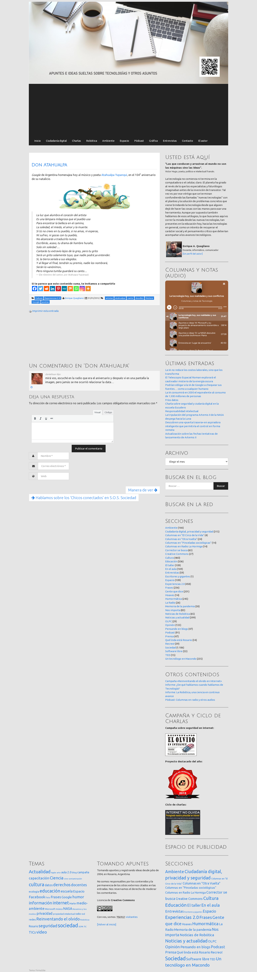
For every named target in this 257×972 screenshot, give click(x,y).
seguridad (48, 925)
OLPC (168, 621)
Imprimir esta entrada (45, 310)
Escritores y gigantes (177, 576)
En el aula (171, 568)
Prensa (169, 636)
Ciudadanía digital (56, 140)
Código (108, 412)
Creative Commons (176, 553)
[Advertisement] (128, 110)
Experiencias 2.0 (175, 583)
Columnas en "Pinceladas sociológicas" (188, 542)
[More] (88, 288)
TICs (32, 932)
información (40, 902)
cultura (36, 884)
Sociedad (170, 647)
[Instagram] (82, 288)
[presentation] (35, 418)
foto (48, 897)
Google (67, 897)
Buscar (221, 485)
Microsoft (50, 909)
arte (59, 872)
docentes (79, 885)
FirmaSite (40, 970)
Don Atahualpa (49, 164)
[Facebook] (34, 288)
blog (74, 872)
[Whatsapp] (76, 288)
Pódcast (139, 140)
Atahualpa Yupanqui (114, 174)
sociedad (68, 925)
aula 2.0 (66, 872)
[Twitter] (40, 288)
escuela (67, 891)
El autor (203, 140)
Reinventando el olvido (58, 919)
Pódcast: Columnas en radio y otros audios (190, 699)
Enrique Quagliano (74, 298)
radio (78, 913)
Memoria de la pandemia (180, 606)
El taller (169, 565)
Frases (169, 587)
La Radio (170, 602)
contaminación (75, 879)
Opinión (170, 624)
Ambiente (108, 140)
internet (61, 902)
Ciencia (56, 877)
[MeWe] (64, 288)
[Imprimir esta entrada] (30, 310)
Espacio (124, 140)
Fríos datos (171, 399)
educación (50, 890)
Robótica (91, 140)
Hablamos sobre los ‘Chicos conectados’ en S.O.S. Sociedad (85, 497)
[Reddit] (46, 288)
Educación (171, 561)
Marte (72, 903)
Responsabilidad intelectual (181, 411)
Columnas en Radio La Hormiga (183, 546)
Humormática (173, 598)
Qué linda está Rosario (178, 640)
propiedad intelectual (64, 914)
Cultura (169, 557)
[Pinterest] (58, 288)
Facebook (37, 897)
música (59, 909)
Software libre (174, 651)
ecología (34, 891)
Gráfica (153, 140)
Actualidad (40, 871)
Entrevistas (170, 140)
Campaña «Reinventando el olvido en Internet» (193, 681)
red (83, 914)
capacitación (39, 878)
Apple (53, 873)
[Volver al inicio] (106, 924)
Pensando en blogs (176, 628)
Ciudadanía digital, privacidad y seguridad (189, 531)
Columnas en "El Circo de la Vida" (184, 535)
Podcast (170, 632)
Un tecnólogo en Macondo (180, 658)
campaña (83, 872)
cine (66, 878)
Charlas (76, 140)
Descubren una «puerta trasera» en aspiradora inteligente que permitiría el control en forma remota (192, 426)
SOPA (80, 927)
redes (32, 919)
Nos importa (172, 610)
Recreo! (169, 643)
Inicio (37, 140)
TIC (85, 927)
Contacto (187, 140)
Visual (97, 412)
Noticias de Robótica (177, 613)
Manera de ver (141, 490)
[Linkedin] (52, 288)
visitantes (132, 916)
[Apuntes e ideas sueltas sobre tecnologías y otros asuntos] (128, 42)
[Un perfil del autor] (193, 253)
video (41, 932)
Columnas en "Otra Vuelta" (181, 539)
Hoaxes (169, 595)
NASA (67, 908)
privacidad (44, 913)
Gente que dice (174, 591)
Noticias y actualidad (177, 617)
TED (167, 655)
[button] (35, 418)
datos (49, 885)
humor (78, 897)
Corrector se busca (176, 550)
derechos (61, 884)
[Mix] (70, 288)
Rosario (33, 926)
